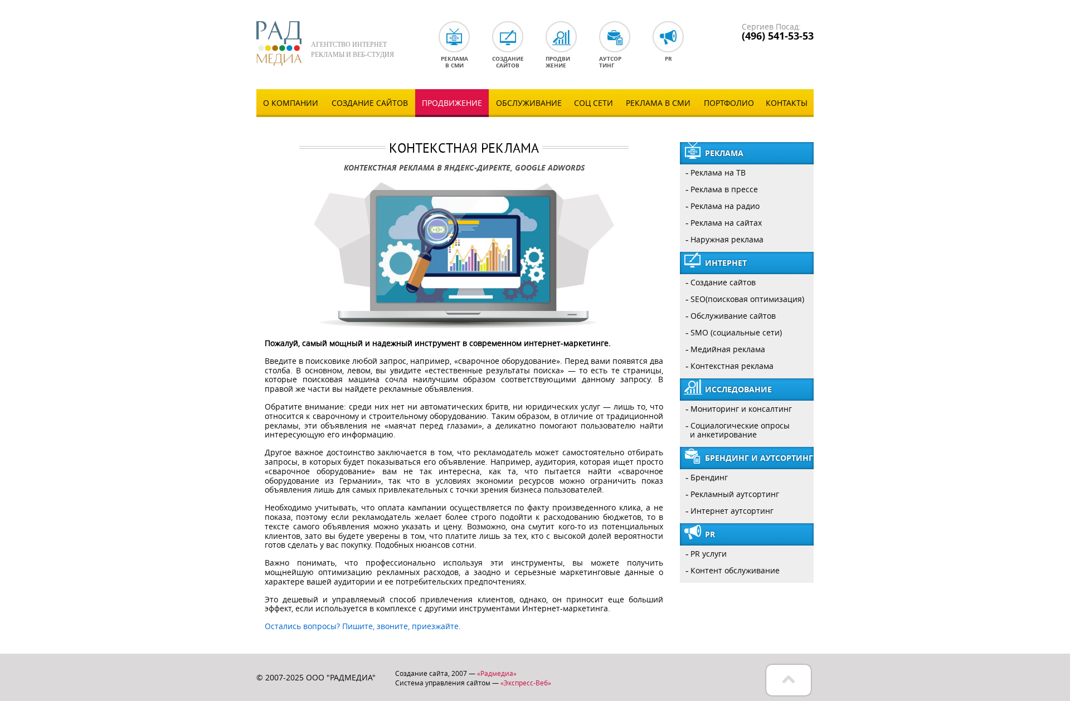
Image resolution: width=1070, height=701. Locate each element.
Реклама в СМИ (658, 103)
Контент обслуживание (735, 570)
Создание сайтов (370, 103)
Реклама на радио (725, 206)
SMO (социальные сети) (736, 332)
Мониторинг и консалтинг (741, 408)
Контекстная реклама (732, 366)
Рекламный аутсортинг (734, 494)
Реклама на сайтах (726, 222)
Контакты (787, 103)
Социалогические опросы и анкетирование (737, 430)
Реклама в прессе (724, 189)
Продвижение (452, 103)
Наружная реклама (726, 239)
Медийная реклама (727, 349)
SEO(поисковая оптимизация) (747, 299)
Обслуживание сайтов (733, 315)
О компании (290, 103)
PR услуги (708, 553)
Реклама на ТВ (718, 172)
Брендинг (709, 477)
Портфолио (729, 103)
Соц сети (593, 103)
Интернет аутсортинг (732, 510)
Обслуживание (529, 103)
